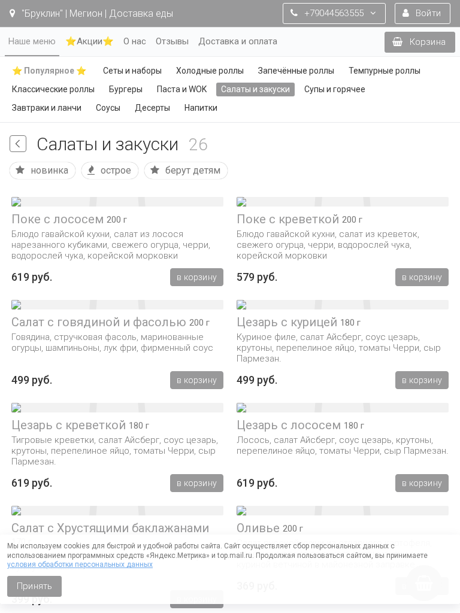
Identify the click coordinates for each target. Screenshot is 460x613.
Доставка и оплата (237, 41)
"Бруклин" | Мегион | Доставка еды (96, 13)
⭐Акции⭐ (89, 41)
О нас (134, 41)
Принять (34, 586)
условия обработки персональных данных (80, 564)
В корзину (197, 277)
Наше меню (32, 41)
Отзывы (172, 41)
